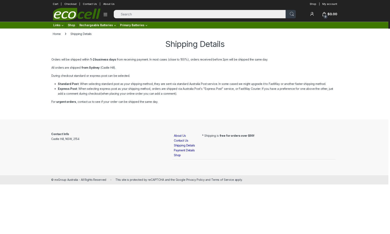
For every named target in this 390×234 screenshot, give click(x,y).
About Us (109, 3)
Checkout (70, 3)
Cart (55, 3)
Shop (313, 3)
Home (57, 34)
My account (329, 3)
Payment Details (184, 150)
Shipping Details (184, 145)
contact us (84, 101)
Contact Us (90, 3)
